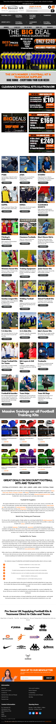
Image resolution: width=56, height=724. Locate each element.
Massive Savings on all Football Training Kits (28, 413)
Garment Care (4, 697)
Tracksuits (50, 27)
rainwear (6, 27)
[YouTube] (36, 713)
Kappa (27, 492)
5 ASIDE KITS (17, 27)
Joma (4, 492)
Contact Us (4, 692)
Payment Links (4, 699)
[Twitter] (33, 713)
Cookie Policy (48, 721)
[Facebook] (30, 713)
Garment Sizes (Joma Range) (36, 694)
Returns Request (33, 690)
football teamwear (20, 507)
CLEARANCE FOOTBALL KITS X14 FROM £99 (28, 86)
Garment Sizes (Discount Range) (9, 694)
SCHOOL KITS (39, 27)
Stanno (11, 492)
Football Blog (32, 692)
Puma (52, 490)
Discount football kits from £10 (42, 494)
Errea (7, 492)
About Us (3, 688)
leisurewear (23, 509)
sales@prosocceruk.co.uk (35, 8)
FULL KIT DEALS (28, 27)
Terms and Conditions (34, 688)
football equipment (47, 520)
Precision (15, 492)
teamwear (15, 527)
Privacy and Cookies (6, 690)
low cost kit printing (30, 548)
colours (23, 523)
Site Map (31, 697)
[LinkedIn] (40, 713)
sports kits (30, 527)
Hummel (20, 492)
